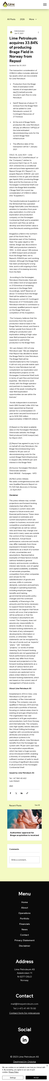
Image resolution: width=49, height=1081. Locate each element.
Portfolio (24, 918)
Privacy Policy (14, 1072)
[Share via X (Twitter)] (16, 793)
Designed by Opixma (24, 1061)
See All (37, 805)
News (25, 929)
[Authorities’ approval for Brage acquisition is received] (24, 819)
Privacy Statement (24, 940)
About (24, 907)
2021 (11, 786)
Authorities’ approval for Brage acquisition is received (24, 834)
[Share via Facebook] (10, 793)
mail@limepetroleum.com (24, 1003)
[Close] (46, 1067)
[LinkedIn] (24, 1040)
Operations (24, 913)
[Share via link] (27, 793)
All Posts (11, 19)
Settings (13, 1077)
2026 (22, 19)
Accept (36, 1077)
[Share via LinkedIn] (22, 793)
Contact (24, 934)
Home (24, 902)
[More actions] (38, 32)
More (31, 19)
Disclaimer (24, 945)
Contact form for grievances (24, 1012)
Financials (24, 924)
